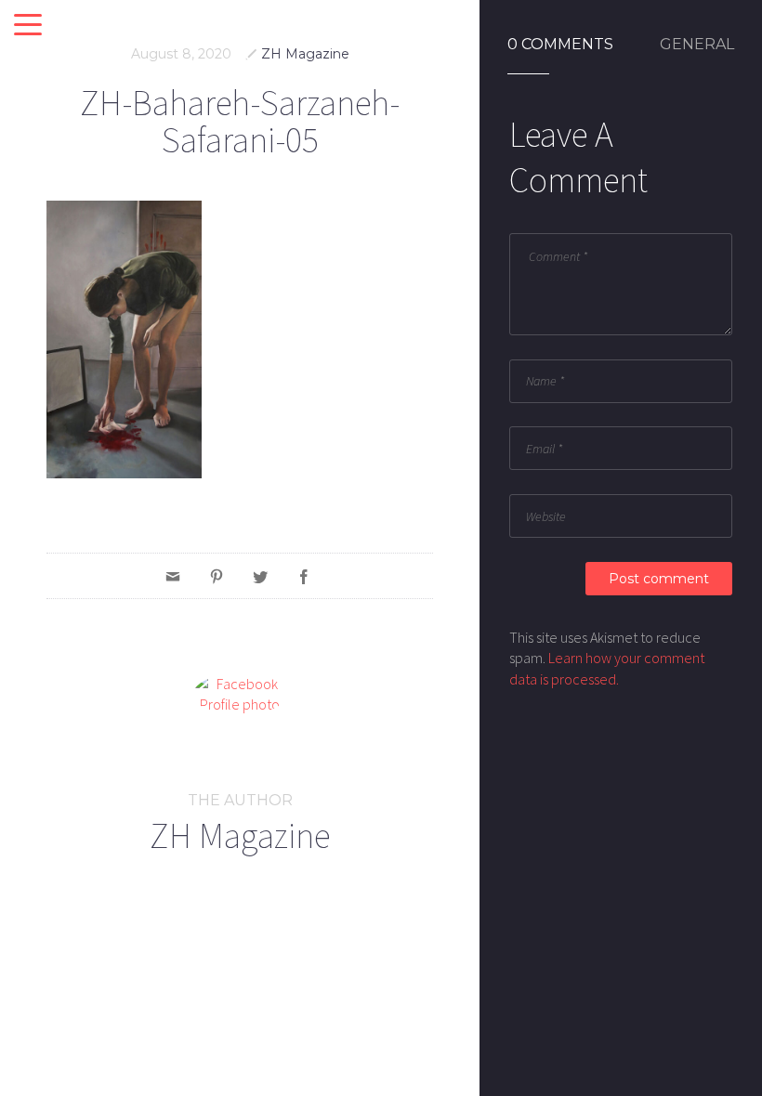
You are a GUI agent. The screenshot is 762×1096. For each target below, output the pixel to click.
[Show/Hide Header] (28, 26)
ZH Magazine (305, 54)
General (697, 44)
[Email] (173, 576)
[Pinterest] (216, 576)
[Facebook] (304, 576)
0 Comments (560, 44)
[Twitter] (260, 576)
